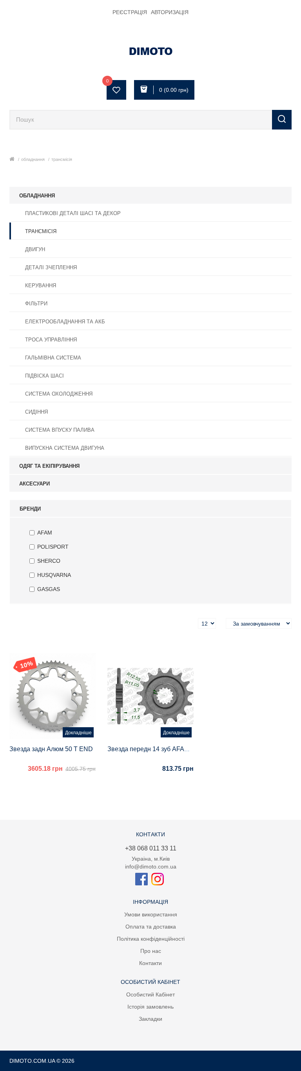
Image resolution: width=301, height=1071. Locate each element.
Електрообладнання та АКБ (65, 322)
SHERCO (48, 561)
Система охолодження (58, 394)
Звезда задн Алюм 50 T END (51, 749)
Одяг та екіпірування (49, 466)
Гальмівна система (53, 358)
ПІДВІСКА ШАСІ (44, 376)
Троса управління (51, 340)
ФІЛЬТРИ (36, 304)
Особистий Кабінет (150, 994)
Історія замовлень (150, 1006)
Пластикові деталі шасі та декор (73, 213)
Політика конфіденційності (151, 939)
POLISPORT (53, 547)
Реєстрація (129, 12)
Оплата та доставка (150, 926)
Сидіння (36, 412)
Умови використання (150, 914)
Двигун (35, 249)
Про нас (150, 951)
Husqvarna (54, 575)
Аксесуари (34, 484)
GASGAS (48, 589)
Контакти (150, 963)
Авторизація (170, 12)
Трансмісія (61, 159)
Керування (40, 285)
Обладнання (33, 159)
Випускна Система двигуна (64, 448)
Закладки (150, 1019)
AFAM (44, 532)
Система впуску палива (59, 430)
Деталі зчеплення (51, 267)
